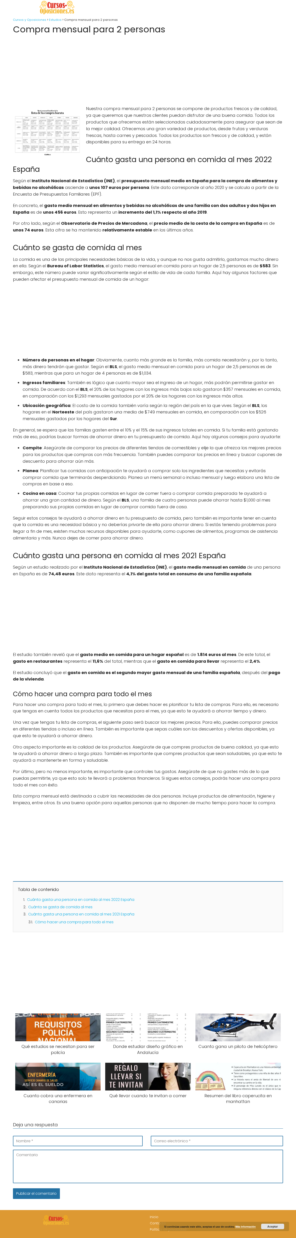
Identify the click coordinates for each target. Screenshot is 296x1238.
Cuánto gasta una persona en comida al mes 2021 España (81, 914)
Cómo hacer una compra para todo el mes (74, 922)
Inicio (154, 1217)
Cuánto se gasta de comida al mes (60, 907)
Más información (245, 1226)
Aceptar (272, 1226)
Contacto (158, 1223)
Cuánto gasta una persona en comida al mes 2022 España (80, 899)
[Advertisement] (148, 68)
